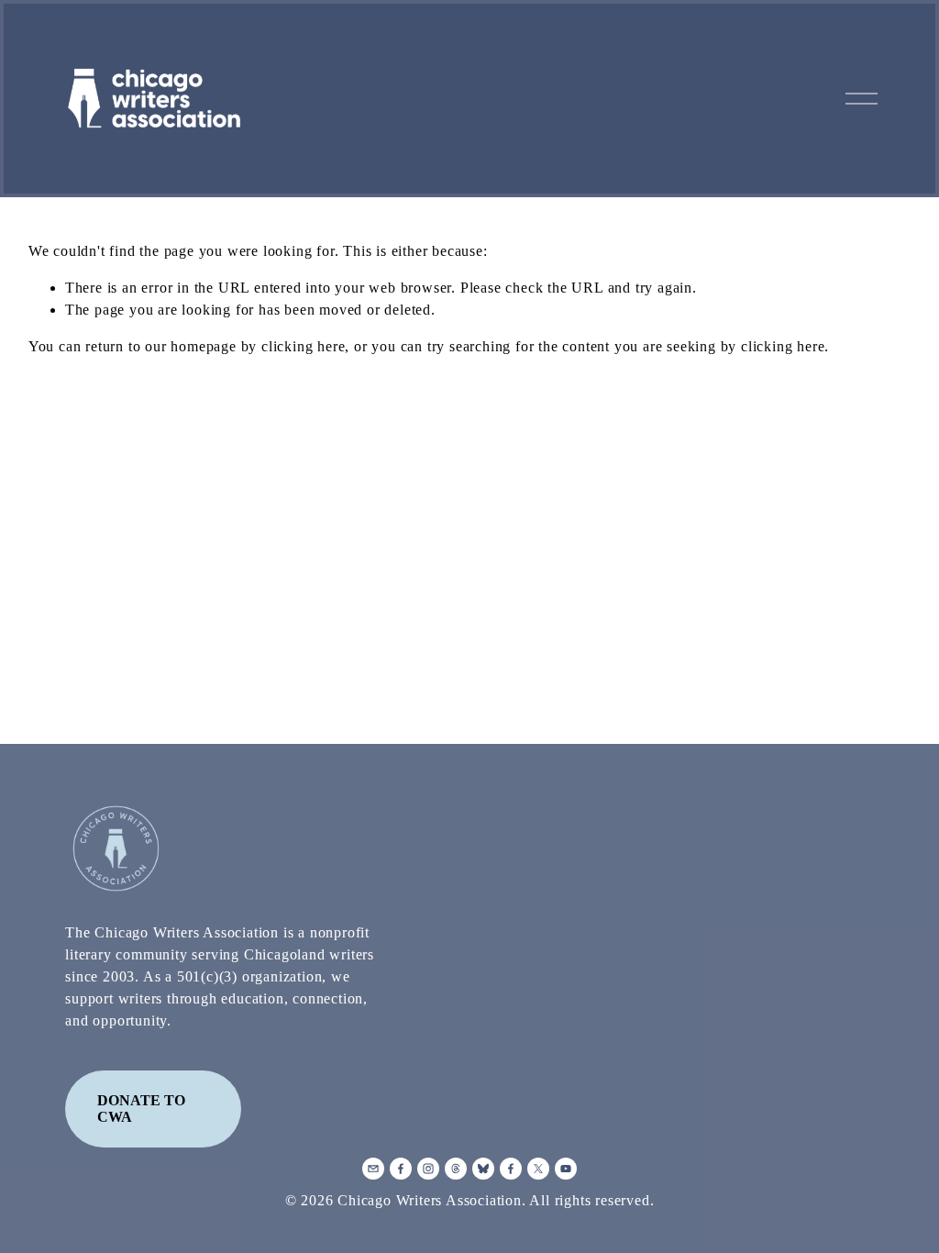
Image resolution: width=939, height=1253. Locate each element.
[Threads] (456, 1169)
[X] (538, 1169)
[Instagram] (428, 1169)
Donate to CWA (141, 1108)
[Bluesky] (483, 1169)
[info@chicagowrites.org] (373, 1169)
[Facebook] (401, 1169)
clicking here (303, 346)
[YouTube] (566, 1169)
